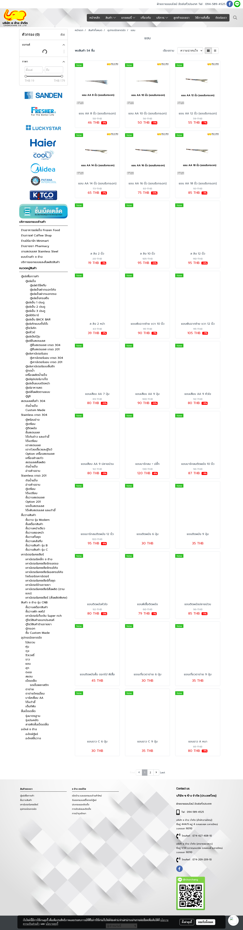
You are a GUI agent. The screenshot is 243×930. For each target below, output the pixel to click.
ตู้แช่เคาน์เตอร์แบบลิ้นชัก (40, 366)
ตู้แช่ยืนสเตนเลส (35, 341)
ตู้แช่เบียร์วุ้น (32, 336)
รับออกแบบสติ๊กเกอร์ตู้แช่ (84, 800)
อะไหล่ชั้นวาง (33, 738)
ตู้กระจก (30, 628)
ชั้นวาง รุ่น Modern (37, 520)
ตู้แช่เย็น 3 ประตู (35, 311)
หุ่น (27, 647)
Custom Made (35, 410)
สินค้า (109, 18)
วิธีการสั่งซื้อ (202, 18)
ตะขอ (28, 672)
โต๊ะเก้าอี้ (30, 702)
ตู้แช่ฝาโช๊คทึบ (38, 285)
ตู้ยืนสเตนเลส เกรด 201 (45, 349)
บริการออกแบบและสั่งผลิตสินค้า (40, 262)
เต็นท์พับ (30, 706)
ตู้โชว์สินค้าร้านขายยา (38, 624)
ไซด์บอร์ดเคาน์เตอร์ (37, 576)
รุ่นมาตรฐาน (32, 716)
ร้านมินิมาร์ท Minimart (35, 241)
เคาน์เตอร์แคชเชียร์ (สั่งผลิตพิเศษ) (46, 598)
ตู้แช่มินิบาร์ (32, 315)
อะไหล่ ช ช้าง (29, 729)
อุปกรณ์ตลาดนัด (31, 638)
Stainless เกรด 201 (33, 476)
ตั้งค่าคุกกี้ (187, 922)
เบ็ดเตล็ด (31, 681)
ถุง (27, 651)
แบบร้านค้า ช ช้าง (32, 257)
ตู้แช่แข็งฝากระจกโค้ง (43, 290)
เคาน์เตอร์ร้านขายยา (38, 585)
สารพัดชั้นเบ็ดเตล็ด (37, 724)
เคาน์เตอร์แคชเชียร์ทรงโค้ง (41, 568)
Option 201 (33, 502)
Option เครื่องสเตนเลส (39, 454)
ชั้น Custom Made (37, 633)
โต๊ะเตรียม (31, 441)
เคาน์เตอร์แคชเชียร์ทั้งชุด (40, 580)
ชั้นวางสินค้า (28, 515)
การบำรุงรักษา (79, 813)
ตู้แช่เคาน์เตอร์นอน (36, 354)
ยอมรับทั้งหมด (205, 922)
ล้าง (62, 34)
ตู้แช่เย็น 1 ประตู (34, 302)
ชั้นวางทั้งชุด (33, 537)
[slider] (26, 76)
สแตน (29, 676)
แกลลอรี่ (127, 18)
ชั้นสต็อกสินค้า (34, 524)
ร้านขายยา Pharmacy (35, 246)
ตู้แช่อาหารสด (33, 388)
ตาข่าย (29, 689)
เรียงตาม (170, 50)
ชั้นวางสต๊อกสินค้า (36, 607)
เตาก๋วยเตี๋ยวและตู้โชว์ (38, 449)
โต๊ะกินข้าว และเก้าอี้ (37, 437)
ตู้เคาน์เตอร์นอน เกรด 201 (46, 362)
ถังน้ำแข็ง (31, 406)
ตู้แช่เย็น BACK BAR (38, 319)
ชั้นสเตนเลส (32, 432)
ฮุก (27, 668)
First (132, 772)
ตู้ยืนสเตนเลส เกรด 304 (45, 345)
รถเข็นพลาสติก (39, 685)
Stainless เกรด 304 (34, 415)
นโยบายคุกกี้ (52, 923)
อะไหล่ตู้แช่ (31, 734)
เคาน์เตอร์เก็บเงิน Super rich (43, 616)
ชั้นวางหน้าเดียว (35, 528)
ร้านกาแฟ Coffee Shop (36, 235)
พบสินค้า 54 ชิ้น (85, 50)
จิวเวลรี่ (29, 655)
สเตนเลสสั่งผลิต (35, 462)
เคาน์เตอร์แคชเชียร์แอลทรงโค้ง (44, 572)
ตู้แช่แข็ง (30, 281)
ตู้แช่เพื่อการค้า (30, 276)
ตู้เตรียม (30, 424)
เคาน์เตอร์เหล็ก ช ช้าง (38, 559)
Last (162, 772)
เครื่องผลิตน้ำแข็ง (36, 375)
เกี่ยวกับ (146, 18)
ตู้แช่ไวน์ (30, 332)
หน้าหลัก (94, 18)
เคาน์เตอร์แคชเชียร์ (32, 554)
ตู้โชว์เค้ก (30, 328)
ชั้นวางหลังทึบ (34, 541)
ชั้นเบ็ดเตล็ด (28, 711)
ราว (27, 659)
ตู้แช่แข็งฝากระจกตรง (43, 294)
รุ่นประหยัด (31, 720)
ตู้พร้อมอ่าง (32, 420)
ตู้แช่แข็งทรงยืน (39, 298)
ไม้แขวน (30, 642)
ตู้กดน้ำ (30, 371)
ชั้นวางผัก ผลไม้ (35, 611)
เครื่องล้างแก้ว (34, 458)
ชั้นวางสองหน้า (34, 533)
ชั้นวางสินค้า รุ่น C (36, 550)
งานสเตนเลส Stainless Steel (39, 251)
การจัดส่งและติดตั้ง (81, 809)
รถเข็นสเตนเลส (34, 506)
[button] (235, 17)
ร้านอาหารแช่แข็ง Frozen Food (40, 230)
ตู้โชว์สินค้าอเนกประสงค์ (39, 620)
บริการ (160, 18)
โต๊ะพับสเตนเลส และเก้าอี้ (40, 510)
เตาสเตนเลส (33, 445)
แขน (28, 664)
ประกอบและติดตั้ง (80, 804)
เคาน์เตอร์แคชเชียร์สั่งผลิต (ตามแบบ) (45, 591)
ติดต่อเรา (221, 18)
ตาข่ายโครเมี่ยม (35, 693)
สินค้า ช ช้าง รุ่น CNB (34, 602)
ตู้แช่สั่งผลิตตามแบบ (37, 392)
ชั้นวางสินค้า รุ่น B (36, 545)
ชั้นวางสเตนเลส (34, 497)
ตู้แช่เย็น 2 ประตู (35, 307)
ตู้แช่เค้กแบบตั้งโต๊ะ (36, 324)
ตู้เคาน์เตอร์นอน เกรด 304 (46, 358)
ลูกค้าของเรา (181, 18)
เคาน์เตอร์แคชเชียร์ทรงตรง (41, 563)
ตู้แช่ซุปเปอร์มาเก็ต (36, 379)
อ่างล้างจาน (32, 471)
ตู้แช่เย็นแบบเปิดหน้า (37, 383)
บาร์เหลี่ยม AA (34, 698)
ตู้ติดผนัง (31, 428)
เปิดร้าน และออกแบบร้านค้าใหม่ (87, 795)
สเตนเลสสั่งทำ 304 (33, 401)
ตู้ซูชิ (28, 396)
